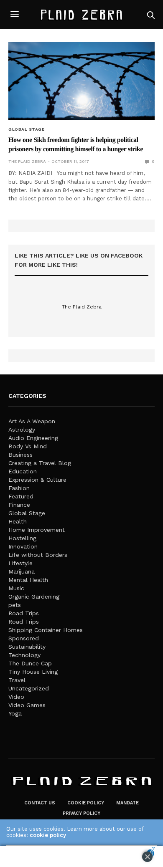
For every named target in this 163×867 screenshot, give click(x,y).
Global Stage (26, 129)
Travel (16, 680)
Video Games (27, 705)
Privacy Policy (81, 813)
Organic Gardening (33, 596)
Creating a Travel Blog (39, 463)
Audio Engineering (33, 438)
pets (14, 605)
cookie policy (48, 835)
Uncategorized (28, 688)
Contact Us (39, 803)
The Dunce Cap (30, 663)
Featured (20, 496)
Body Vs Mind (27, 446)
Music (16, 588)
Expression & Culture (37, 480)
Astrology (21, 429)
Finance (19, 505)
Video (16, 697)
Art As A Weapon (31, 421)
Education (22, 471)
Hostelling (22, 538)
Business (20, 455)
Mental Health (28, 580)
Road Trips (23, 613)
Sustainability (27, 647)
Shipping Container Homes (45, 630)
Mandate (127, 803)
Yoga (15, 713)
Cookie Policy (85, 803)
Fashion (19, 488)
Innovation (23, 546)
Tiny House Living (33, 672)
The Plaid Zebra (27, 161)
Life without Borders (37, 555)
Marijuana (21, 571)
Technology (24, 655)
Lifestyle (20, 563)
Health (17, 521)
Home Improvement (36, 530)
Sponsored (23, 638)
